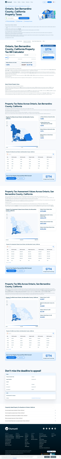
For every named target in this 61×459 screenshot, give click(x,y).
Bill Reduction (7, 443)
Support (53, 433)
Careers (32, 437)
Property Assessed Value (10, 54)
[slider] (8, 57)
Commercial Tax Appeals (9, 437)
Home (6, 6)
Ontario (28, 6)
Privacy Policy (7, 453)
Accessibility (18, 453)
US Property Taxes (11, 6)
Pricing (32, 436)
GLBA (15, 453)
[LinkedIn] (46, 428)
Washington (27, 446)
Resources (41, 433)
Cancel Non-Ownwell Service (44, 447)
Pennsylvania (27, 443)
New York (26, 442)
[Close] (60, 457)
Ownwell (9, 119)
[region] (30, 457)
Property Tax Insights (43, 440)
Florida (26, 437)
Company (33, 433)
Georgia (26, 439)
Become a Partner (34, 439)
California (16, 6)
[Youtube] (55, 428)
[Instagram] (49, 428)
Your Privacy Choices (8, 454)
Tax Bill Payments (8, 439)
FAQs (52, 436)
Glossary (40, 446)
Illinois (26, 440)
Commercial (18, 437)
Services (6, 433)
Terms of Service (11, 453)
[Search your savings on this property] (53, 154)
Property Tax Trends (42, 442)
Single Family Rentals (19, 436)
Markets (17, 433)
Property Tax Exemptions (9, 436)
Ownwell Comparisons (43, 436)
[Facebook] (43, 428)
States (26, 433)
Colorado (26, 436)
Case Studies (41, 439)
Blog (40, 437)
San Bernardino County (22, 6)
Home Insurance (8, 442)
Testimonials (41, 443)
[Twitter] (52, 428)
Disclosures (21, 453)
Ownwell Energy (8, 440)
